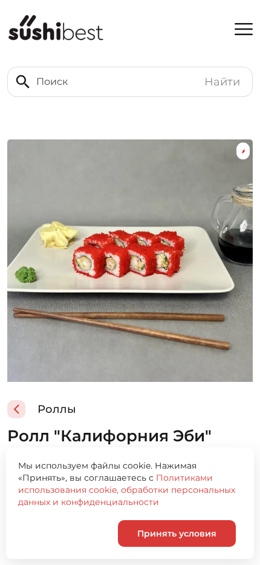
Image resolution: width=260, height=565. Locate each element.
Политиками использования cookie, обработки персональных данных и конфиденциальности (126, 489)
